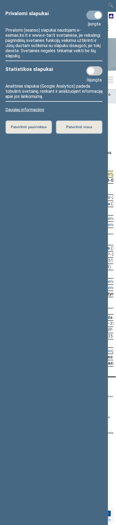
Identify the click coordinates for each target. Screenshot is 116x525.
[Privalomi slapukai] (94, 15)
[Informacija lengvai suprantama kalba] (111, 16)
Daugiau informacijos (24, 109)
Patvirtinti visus (79, 127)
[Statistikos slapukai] (94, 70)
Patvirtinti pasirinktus (29, 127)
